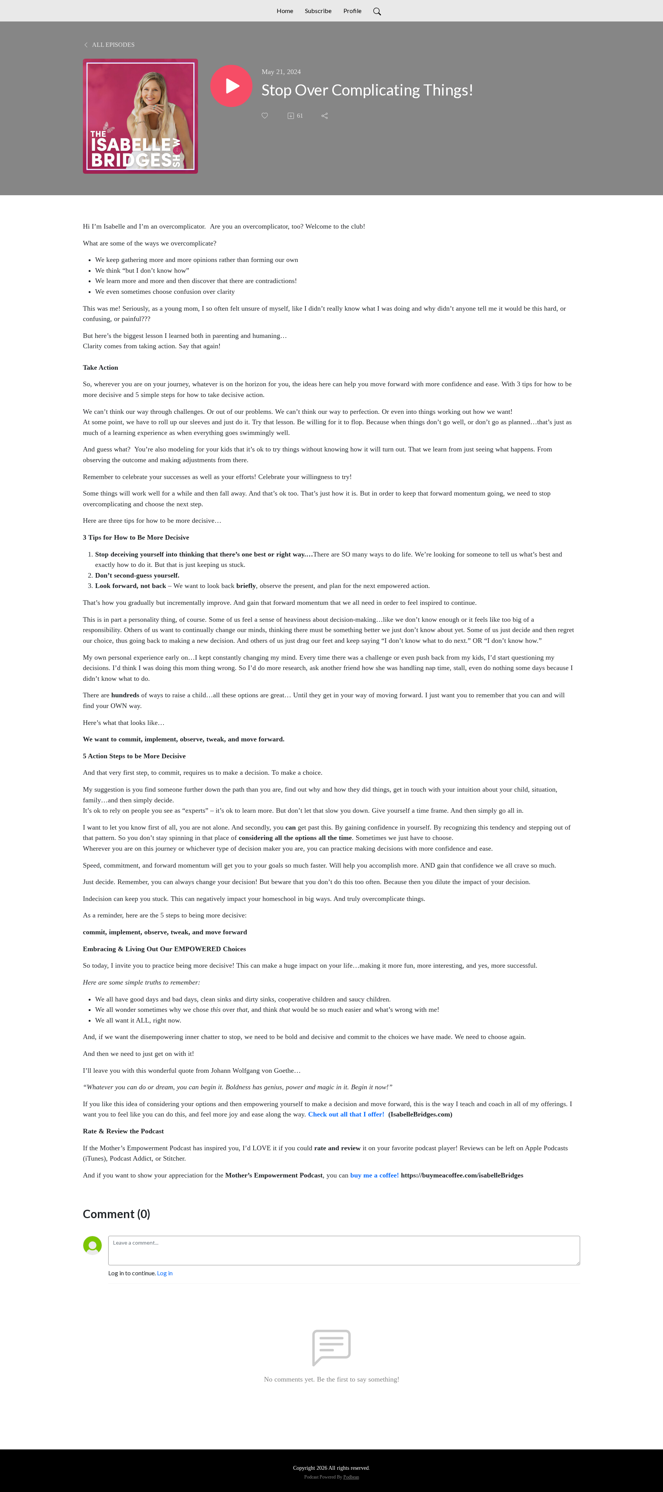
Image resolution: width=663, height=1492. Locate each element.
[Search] (377, 10)
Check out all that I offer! (346, 1114)
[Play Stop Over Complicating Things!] (231, 86)
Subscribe (318, 10)
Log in (165, 1272)
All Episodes (113, 44)
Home (285, 10)
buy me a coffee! (374, 1175)
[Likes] (265, 116)
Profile (352, 10)
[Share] (325, 116)
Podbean (351, 1477)
